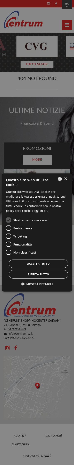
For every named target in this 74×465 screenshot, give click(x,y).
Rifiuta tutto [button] (38, 274)
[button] (37, 284)
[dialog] (37, 232)
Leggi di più (40, 211)
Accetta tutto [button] (38, 264)
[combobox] (60, 179)
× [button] (65, 178)
